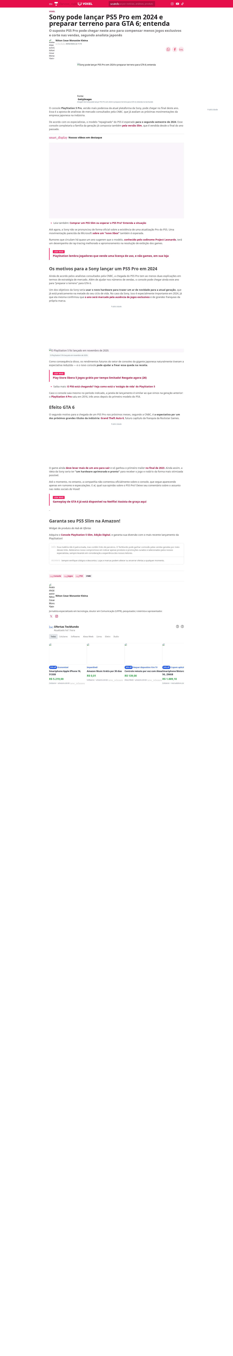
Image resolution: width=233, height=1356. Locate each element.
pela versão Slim (132, 125)
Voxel (52, 11)
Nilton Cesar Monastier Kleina (72, 40)
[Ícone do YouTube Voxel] (177, 4)
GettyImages (84, 99)
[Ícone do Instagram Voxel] (172, 3)
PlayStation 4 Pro (61, 396)
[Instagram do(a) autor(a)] (56, 616)
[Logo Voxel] (85, 3)
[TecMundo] (56, 4)
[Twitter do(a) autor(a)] (51, 616)
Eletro (107, 636)
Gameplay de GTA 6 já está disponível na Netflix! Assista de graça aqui (99, 501)
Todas (53, 636)
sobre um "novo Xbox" (105, 233)
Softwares (75, 636)
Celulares (63, 636)
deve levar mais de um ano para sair (88, 467)
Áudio (116, 636)
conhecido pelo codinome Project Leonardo (150, 239)
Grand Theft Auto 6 (112, 418)
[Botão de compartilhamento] (168, 49)
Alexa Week (88, 636)
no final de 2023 (154, 467)
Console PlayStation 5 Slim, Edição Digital (85, 534)
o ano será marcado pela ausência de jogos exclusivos (117, 297)
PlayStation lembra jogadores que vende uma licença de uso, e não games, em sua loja (111, 256)
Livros (99, 636)
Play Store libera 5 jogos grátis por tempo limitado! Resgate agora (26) (100, 377)
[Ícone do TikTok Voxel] (182, 3)
